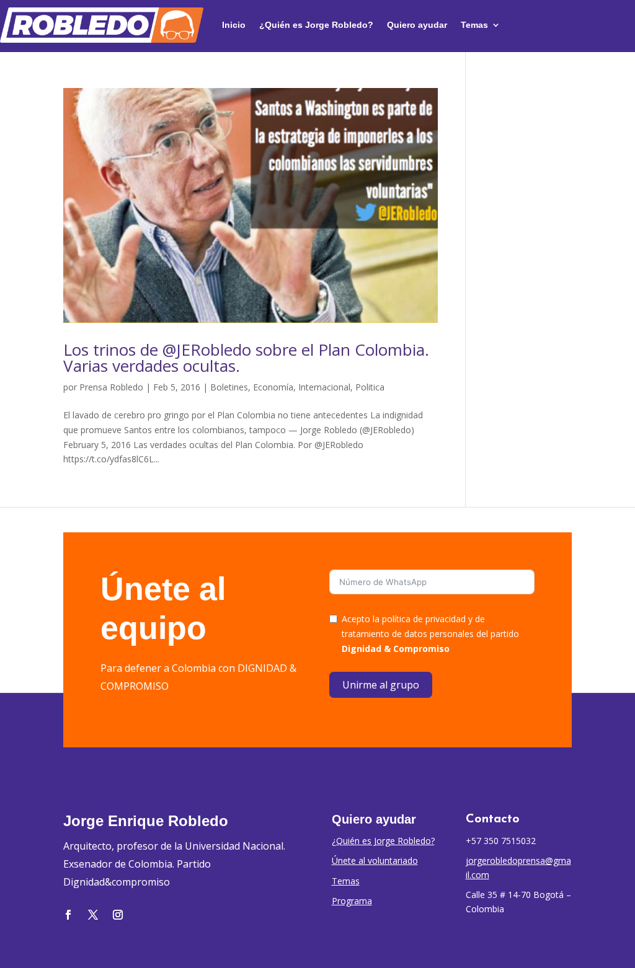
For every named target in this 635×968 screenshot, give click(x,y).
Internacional (324, 387)
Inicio (234, 25)
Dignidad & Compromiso (396, 648)
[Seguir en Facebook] (68, 915)
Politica (369, 387)
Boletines (229, 387)
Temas (474, 25)
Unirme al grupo (380, 685)
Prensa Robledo (111, 387)
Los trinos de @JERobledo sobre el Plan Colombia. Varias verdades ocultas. (246, 357)
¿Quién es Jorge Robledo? (316, 25)
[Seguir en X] (93, 915)
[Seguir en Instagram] (118, 915)
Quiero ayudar (417, 25)
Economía (273, 387)
